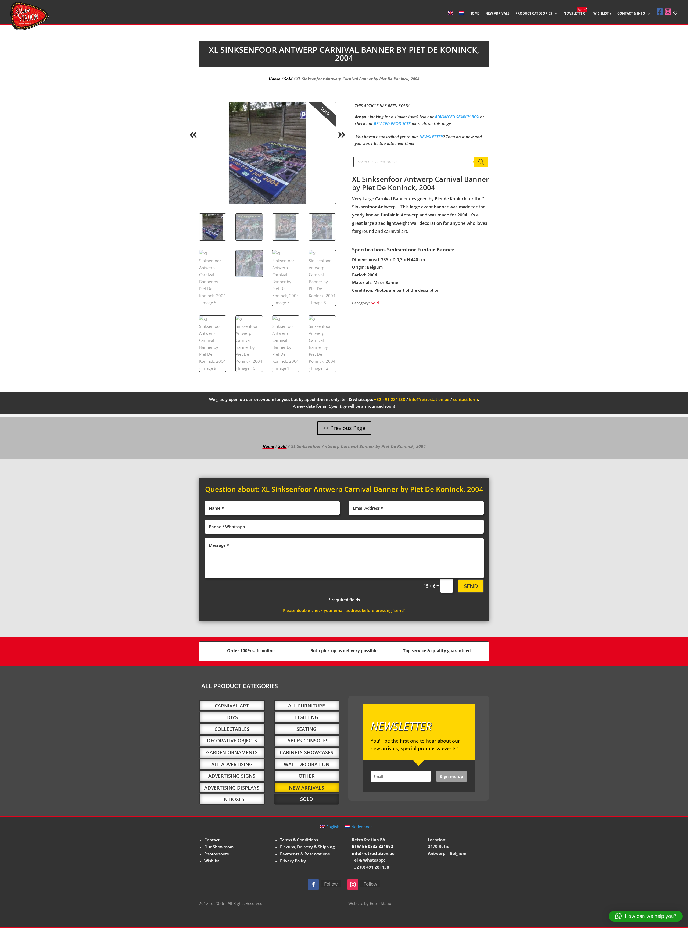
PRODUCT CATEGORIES (533, 14)
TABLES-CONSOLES (306, 740)
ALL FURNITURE (306, 705)
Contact (212, 839)
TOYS (232, 717)
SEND (471, 586)
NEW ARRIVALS (497, 14)
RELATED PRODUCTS (392, 123)
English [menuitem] (332, 826)
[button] (327, 110)
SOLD (306, 799)
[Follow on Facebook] (313, 884)
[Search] (481, 162)
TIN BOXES (232, 799)
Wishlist (211, 860)
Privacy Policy (293, 860)
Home (274, 78)
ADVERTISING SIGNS (231, 776)
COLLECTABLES (231, 729)
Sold (288, 78)
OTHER (307, 776)
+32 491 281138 (389, 399)
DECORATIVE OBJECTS (232, 740)
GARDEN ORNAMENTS (232, 752)
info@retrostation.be (429, 399)
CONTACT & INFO (631, 14)
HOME (474, 14)
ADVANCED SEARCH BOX (457, 116)
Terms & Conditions (299, 839)
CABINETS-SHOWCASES (306, 752)
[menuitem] (450, 17)
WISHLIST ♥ (602, 14)
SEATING (306, 729)
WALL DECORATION (306, 764)
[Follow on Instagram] (352, 884)
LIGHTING (306, 717)
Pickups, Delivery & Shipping (307, 846)
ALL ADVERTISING (232, 764)
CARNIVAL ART (232, 705)
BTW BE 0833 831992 (372, 846)
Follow (331, 884)
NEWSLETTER (575, 14)
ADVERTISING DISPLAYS (231, 787)
